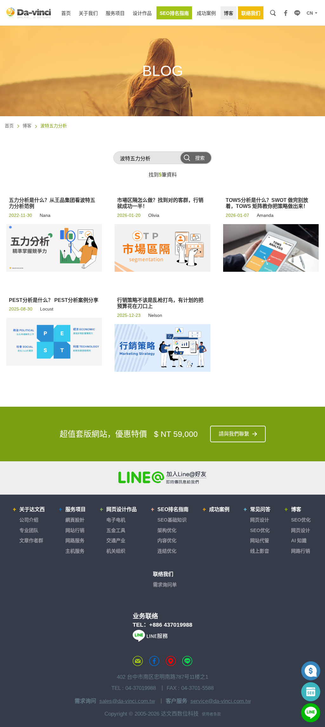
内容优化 (166, 540)
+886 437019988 (170, 625)
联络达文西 (138, 661)
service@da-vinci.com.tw (220, 701)
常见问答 (260, 509)
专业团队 (28, 530)
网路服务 (74, 540)
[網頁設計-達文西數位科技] (28, 13)
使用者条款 (211, 714)
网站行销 (74, 530)
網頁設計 (74, 520)
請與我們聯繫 (234, 434)
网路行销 (300, 551)
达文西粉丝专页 (154, 661)
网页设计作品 (121, 509)
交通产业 (115, 540)
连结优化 (166, 551)
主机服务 (74, 551)
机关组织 (115, 551)
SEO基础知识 (172, 520)
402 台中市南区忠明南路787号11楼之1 (162, 677)
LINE (297, 13)
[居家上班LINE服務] (150, 640)
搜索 (272, 12)
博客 (27, 125)
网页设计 (259, 520)
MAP (171, 661)
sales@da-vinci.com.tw (127, 701)
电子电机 (115, 520)
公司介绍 (28, 520)
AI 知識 (299, 540)
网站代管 (259, 540)
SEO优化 (260, 530)
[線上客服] (310, 712)
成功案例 (219, 509)
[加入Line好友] (162, 477)
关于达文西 (32, 509)
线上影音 (259, 551)
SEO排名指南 (173, 509)
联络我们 (163, 574)
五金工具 (115, 530)
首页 (9, 125)
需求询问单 (165, 584)
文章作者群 (31, 540)
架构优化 (166, 530)
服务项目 (75, 509)
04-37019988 (140, 688)
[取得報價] (310, 670)
